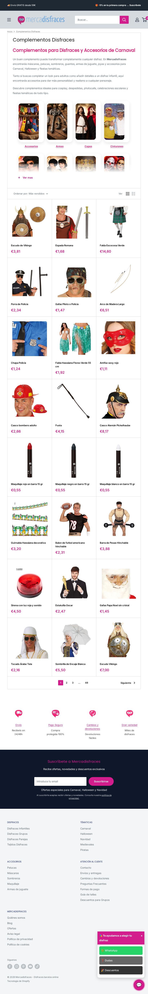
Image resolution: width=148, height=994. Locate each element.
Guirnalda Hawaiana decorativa (28, 542)
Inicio (9, 31)
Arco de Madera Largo (112, 304)
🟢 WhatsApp (109, 950)
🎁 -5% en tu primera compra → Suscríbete (118, 5)
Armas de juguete (17, 889)
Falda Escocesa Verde (112, 245)
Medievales (87, 844)
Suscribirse (101, 781)
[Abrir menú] (9, 19)
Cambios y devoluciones (94, 878)
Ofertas (11, 928)
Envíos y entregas (90, 873)
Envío (19, 724)
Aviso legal (13, 933)
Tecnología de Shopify (18, 981)
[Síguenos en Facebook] (9, 966)
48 (86, 682)
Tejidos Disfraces (17, 844)
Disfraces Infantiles (18, 828)
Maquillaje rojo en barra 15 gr (27, 484)
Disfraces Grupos (17, 833)
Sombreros (13, 878)
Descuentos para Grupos (95, 899)
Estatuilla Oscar (64, 605)
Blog (9, 923)
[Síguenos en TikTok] (37, 966)
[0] (144, 20)
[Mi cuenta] (137, 20)
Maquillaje (13, 883)
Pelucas (11, 867)
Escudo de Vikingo (21, 245)
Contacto (85, 867)
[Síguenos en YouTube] (30, 966)
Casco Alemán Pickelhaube (115, 425)
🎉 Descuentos (110, 970)
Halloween (86, 833)
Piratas (84, 849)
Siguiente (126, 682)
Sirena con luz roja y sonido (26, 605)
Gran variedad (129, 724)
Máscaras (13, 873)
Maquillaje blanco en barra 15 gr (117, 484)
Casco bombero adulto (24, 425)
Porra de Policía (19, 304)
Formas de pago (89, 889)
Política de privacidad (20, 939)
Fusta (58, 425)
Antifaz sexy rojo (109, 362)
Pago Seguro (55, 724)
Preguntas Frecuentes (93, 883)
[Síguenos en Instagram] (16, 966)
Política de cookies (18, 944)
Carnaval (85, 828)
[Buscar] (124, 20)
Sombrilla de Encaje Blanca (70, 664)
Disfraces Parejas (17, 839)
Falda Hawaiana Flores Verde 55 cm (73, 364)
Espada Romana (64, 245)
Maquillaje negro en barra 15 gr (72, 484)
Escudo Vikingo (108, 664)
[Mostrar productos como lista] (133, 193)
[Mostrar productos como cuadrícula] (127, 193)
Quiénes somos (16, 917)
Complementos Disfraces (28, 31)
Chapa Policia (18, 362)
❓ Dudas (106, 960)
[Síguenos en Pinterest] (23, 966)
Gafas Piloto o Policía (67, 304)
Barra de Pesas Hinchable (114, 542)
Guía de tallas (88, 894)
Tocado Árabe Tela (21, 664)
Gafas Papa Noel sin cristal (114, 605)
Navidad (85, 839)
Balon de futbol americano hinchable (70, 544)
